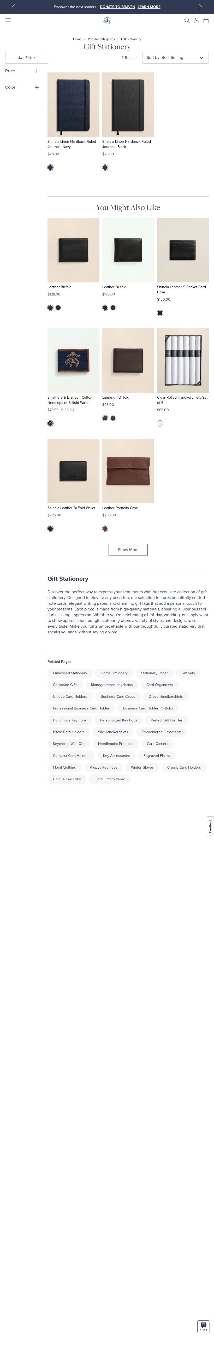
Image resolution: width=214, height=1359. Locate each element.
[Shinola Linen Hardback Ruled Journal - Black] (128, 104)
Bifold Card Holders (69, 732)
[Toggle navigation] (8, 20)
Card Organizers (159, 685)
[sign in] (196, 20)
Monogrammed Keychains (112, 685)
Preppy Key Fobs (103, 767)
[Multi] (50, 423)
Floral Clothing (64, 767)
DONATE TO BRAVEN (117, 7)
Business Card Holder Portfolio (148, 708)
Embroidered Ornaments (162, 732)
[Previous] (13, 6)
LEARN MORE (149, 7)
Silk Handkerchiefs (113, 732)
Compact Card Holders (71, 755)
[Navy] (50, 167)
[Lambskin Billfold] (128, 360)
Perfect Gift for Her (166, 720)
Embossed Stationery (70, 673)
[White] (160, 423)
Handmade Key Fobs (70, 720)
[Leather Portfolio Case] (128, 471)
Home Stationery (114, 673)
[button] (187, 20)
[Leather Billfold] (73, 250)
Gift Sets (188, 673)
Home (77, 39)
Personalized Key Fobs (118, 720)
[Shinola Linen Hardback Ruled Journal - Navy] (73, 104)
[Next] (200, 6)
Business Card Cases (118, 696)
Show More (128, 549)
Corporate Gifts (65, 685)
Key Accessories (116, 755)
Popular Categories (101, 39)
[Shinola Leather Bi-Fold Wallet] (73, 471)
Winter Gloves (142, 767)
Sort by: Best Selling (165, 57)
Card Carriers (157, 744)
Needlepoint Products (115, 744)
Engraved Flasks (157, 755)
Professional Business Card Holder (81, 708)
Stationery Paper (154, 673)
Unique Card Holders (70, 696)
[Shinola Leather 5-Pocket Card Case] (183, 250)
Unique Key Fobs (67, 779)
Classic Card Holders (184, 767)
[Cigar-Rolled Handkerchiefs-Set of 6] (183, 360)
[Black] (105, 167)
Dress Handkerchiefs (166, 696)
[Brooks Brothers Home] (107, 20)
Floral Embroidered (109, 779)
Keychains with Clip (69, 744)
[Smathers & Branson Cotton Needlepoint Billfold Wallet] (73, 360)
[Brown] (58, 308)
